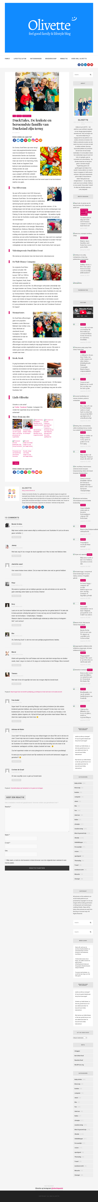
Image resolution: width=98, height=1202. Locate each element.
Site (6, 851)
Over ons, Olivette (79, 58)
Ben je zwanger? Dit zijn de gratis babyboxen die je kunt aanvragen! (83, 738)
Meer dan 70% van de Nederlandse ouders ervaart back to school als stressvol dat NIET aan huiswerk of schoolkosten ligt (86, 412)
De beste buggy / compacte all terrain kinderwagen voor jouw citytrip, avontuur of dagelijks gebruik (86, 589)
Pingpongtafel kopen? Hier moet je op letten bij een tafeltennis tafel (86, 659)
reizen (77, 851)
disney (16, 463)
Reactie (8, 807)
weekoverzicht (79, 869)
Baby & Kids (84, 209)
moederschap (79, 828)
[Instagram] (82, 64)
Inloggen (77, 1051)
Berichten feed (79, 1055)
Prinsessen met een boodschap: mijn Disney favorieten (17, 453)
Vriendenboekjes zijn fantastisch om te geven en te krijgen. (27, 788)
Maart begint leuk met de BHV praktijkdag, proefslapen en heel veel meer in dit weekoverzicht (36, 692)
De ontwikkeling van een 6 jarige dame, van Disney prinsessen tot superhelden (17, 433)
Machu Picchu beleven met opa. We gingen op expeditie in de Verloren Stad (85, 634)
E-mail (7, 843)
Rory (13, 604)
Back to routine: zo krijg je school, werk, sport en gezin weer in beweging (86, 440)
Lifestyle (77, 824)
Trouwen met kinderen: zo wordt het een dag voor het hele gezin (86, 385)
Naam (7, 835)
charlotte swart (17, 564)
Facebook (23, 407)
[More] (40, 140)
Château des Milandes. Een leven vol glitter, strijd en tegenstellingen (85, 713)
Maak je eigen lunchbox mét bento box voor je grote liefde (86, 244)
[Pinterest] (88, 64)
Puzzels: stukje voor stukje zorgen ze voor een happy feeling (27, 453)
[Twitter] (18, 140)
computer (77, 797)
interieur (77, 815)
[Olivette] (49, 27)
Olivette (19, 116)
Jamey (14, 545)
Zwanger (77, 879)
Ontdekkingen (36, 58)
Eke (13, 633)
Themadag (78, 860)
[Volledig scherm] (91, 316)
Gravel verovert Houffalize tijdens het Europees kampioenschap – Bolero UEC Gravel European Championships (86, 484)
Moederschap (51, 58)
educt (76, 801)
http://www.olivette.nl (28, 490)
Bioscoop (77, 787)
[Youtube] (91, 64)
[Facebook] (79, 64)
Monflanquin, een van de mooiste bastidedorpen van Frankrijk (86, 695)
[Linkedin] (22, 140)
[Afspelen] (76, 316)
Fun (14, 116)
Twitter (17, 407)
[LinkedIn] (85, 64)
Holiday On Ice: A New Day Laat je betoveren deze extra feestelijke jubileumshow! (85, 269)
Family (7, 58)
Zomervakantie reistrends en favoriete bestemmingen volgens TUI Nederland (85, 513)
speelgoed (84, 214)
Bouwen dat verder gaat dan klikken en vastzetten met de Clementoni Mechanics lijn (86, 677)
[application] (83, 312)
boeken (83, 212)
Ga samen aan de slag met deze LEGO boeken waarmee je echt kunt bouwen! (85, 222)
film (76, 806)
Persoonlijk (78, 847)
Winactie (64, 58)
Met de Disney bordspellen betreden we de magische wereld (38, 432)
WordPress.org (79, 1064)
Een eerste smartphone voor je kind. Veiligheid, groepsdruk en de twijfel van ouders (86, 611)
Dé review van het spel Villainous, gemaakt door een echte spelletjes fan (48, 433)
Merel (14, 652)
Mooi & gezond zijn (80, 833)
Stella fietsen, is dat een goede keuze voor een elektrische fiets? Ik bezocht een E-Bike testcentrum (82, 750)
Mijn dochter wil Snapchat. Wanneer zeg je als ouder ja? (86, 457)
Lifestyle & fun (20, 58)
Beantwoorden (16, 537)
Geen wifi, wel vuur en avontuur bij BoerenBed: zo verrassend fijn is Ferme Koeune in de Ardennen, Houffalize (86, 333)
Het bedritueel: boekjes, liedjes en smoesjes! (27, 431)
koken (76, 819)
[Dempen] (89, 316)
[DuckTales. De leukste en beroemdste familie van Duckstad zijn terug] (37, 91)
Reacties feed (79, 1060)
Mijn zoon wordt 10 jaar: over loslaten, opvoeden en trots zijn (86, 561)
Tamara (14, 673)
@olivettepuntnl (57, 1188)
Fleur (13, 583)
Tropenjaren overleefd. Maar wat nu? (85, 544)
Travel (76, 865)
